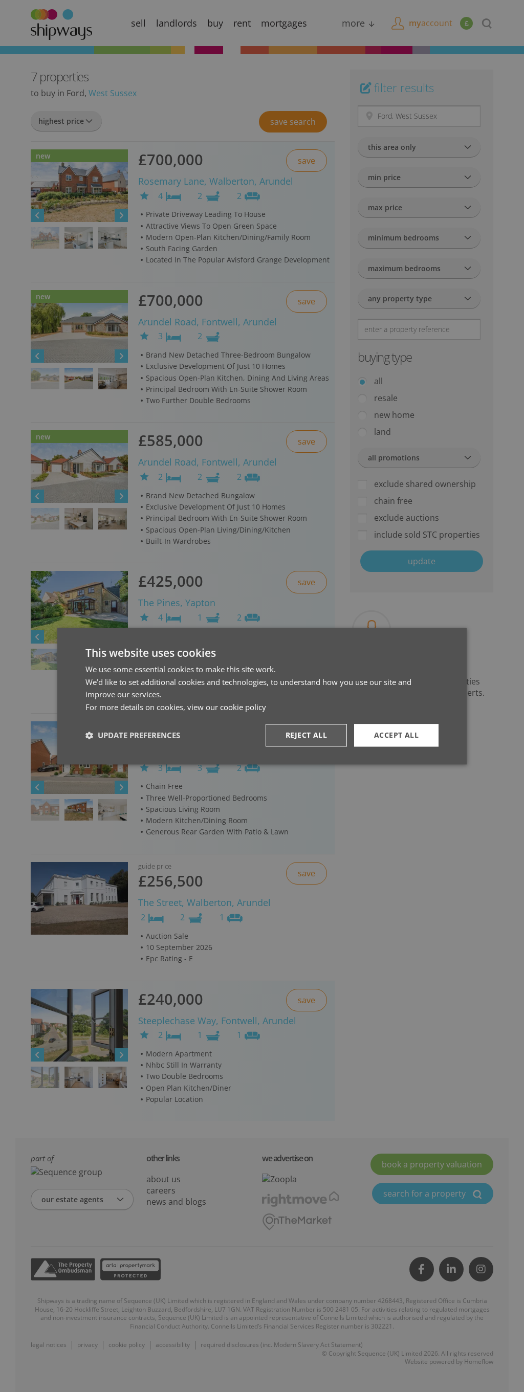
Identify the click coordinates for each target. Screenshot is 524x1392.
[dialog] (262, 696)
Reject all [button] (306, 735)
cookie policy (243, 707)
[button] (132, 735)
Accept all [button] (396, 735)
